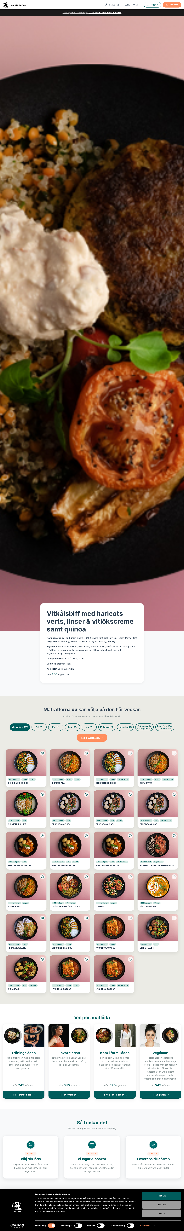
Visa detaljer (145, 1226)
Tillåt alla (161, 1196)
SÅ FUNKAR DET (113, 5)
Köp (90, 737)
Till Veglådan (159, 1094)
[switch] (78, 1225)
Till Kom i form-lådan (113, 1094)
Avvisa (161, 1213)
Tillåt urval (161, 1204)
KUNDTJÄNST (131, 5)
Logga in (154, 4)
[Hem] (14, 5)
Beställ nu (173, 4)
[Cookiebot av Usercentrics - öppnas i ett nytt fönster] (17, 1226)
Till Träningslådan (22, 1094)
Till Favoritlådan (67, 1094)
